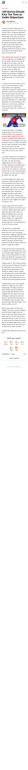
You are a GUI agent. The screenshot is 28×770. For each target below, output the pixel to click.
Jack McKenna (10, 21)
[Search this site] (23, 2)
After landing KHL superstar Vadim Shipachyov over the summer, (13, 136)
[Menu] (26, 2)
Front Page (5, 8)
